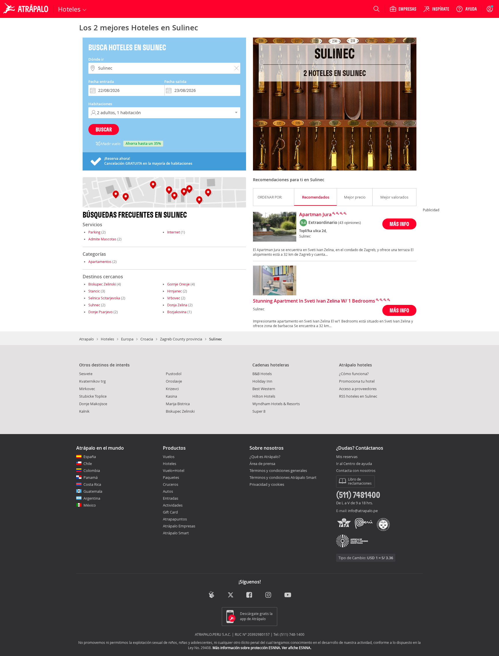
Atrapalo (86, 339)
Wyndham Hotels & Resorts (276, 403)
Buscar (104, 129)
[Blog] (211, 594)
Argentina (91, 498)
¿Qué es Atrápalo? (265, 456)
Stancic (94, 291)
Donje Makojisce (93, 403)
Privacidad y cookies (267, 484)
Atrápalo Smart (176, 532)
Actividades (173, 505)
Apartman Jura (315, 215)
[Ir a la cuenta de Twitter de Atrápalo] (230, 595)
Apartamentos (99, 261)
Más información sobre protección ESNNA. (247, 647)
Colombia (91, 470)
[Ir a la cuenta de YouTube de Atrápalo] (287, 595)
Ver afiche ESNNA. (296, 647)
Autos (168, 491)
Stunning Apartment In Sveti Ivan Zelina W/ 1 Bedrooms (314, 301)
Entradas (170, 498)
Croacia (146, 339)
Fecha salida (175, 81)
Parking (94, 232)
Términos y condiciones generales (278, 470)
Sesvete (85, 373)
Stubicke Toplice (93, 396)
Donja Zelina (177, 305)
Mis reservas (347, 457)
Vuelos (168, 456)
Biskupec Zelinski (102, 284)
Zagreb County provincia (181, 339)
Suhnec (94, 305)
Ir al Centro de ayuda (354, 464)
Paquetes (171, 477)
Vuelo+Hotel (173, 470)
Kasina (171, 396)
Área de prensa (262, 463)
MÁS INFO (399, 223)
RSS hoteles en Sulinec (358, 396)
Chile (87, 463)
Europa (127, 339)
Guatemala (92, 491)
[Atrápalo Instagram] (268, 595)
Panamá (90, 477)
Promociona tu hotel (357, 381)
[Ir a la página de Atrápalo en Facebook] (249, 595)
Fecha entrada (101, 81)
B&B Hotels (262, 373)
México (89, 505)
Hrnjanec (174, 291)
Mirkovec (87, 388)
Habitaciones (100, 104)
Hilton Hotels (263, 396)
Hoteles (107, 339)
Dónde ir (96, 59)
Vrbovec (173, 298)
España (89, 456)
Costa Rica (92, 484)
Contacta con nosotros (355, 470)
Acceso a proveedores (358, 388)
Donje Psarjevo (100, 312)
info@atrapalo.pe (363, 510)
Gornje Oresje (178, 284)
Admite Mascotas (102, 239)
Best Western (263, 388)
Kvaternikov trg (92, 381)
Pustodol (173, 373)
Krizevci (172, 388)
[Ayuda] (466, 8)
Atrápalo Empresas (179, 526)
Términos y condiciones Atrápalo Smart (283, 477)
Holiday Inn (262, 381)
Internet (173, 232)
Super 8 (258, 411)
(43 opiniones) (349, 222)
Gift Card (170, 512)
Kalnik (84, 411)
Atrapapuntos (175, 519)
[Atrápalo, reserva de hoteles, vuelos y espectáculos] (26, 9)
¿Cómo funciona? (354, 373)
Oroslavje (174, 381)
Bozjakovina (177, 312)
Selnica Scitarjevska (104, 298)
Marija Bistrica (178, 403)
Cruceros (170, 484)
